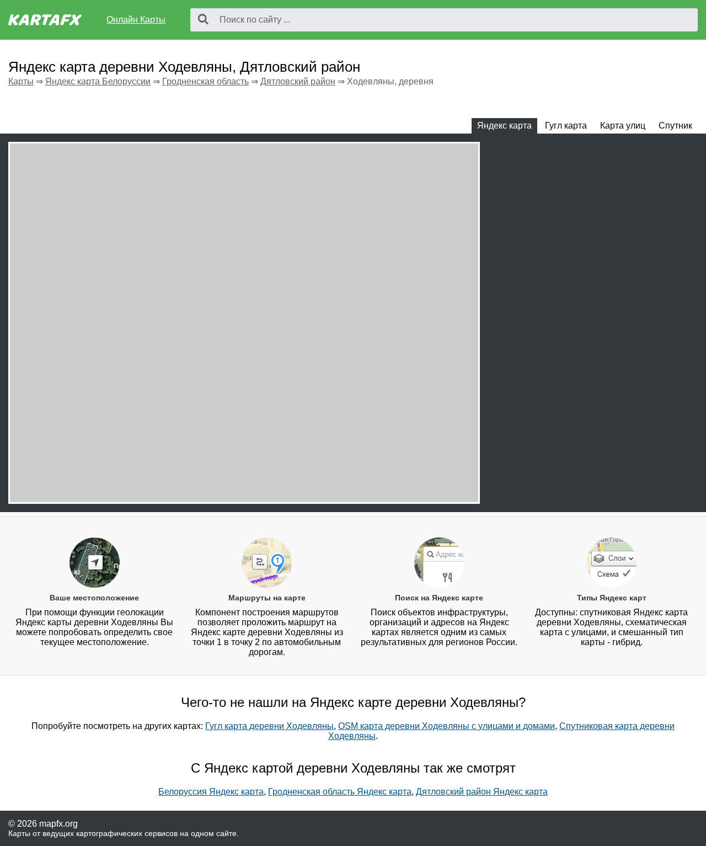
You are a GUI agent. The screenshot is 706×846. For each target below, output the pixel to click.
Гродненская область (205, 81)
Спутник (675, 125)
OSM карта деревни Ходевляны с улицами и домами (446, 726)
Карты (21, 81)
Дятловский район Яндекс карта (482, 791)
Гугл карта (566, 125)
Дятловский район (297, 81)
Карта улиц (622, 125)
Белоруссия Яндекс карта (211, 791)
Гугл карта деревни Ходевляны (269, 726)
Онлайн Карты (135, 19)
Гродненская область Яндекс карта (339, 791)
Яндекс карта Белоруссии (98, 81)
